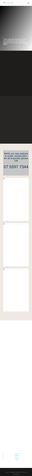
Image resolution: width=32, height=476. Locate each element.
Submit (7, 399)
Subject (5, 391)
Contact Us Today (11, 30)
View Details (16, 217)
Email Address (6, 388)
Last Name (6, 386)
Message (5, 396)
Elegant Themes (15, 472)
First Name (6, 383)
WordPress (16, 474)
